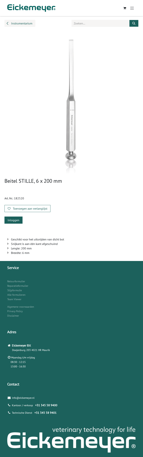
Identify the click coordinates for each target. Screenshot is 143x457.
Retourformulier (16, 281)
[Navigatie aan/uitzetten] (132, 8)
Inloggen (13, 220)
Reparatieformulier (17, 285)
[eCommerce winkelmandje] (124, 8)
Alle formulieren (16, 294)
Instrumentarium (21, 23)
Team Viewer (14, 299)
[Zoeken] (134, 23)
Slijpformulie (14, 290)
